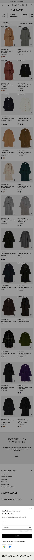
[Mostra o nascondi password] (30, 527)
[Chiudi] (31, 509)
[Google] (4, 547)
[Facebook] (10, 547)
